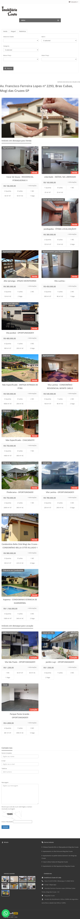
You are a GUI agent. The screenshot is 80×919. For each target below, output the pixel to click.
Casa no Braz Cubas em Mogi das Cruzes (55, 862)
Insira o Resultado (7, 822)
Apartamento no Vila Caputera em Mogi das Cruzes (59, 866)
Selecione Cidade (8, 37)
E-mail (3, 761)
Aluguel (13, 31)
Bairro (43, 37)
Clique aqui (52, 885)
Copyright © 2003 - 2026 (10, 917)
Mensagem (5, 782)
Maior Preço (45, 55)
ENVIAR (5, 827)
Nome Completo (7, 753)
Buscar (9, 68)
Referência (22, 31)
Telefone (4, 768)
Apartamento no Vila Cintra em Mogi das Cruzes (58, 851)
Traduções (73, 2)
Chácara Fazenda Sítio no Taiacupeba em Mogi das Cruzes (60, 847)
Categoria (6, 46)
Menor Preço (7, 55)
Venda (5, 31)
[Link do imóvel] (6, 879)
